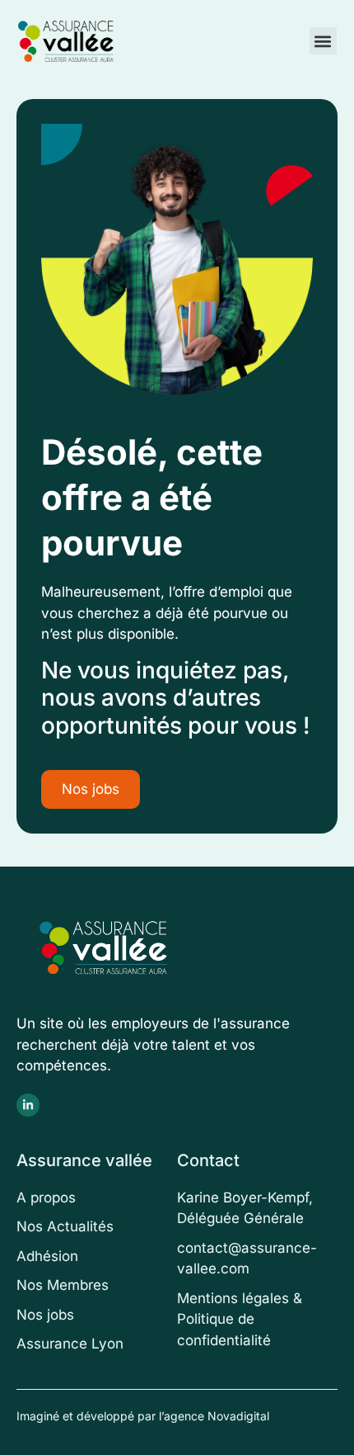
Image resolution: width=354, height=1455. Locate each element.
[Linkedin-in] (28, 1105)
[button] (323, 40)
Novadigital (238, 1416)
